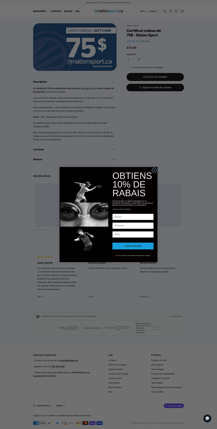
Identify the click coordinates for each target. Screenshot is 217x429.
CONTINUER (133, 246)
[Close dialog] (154, 170)
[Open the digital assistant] (207, 418)
